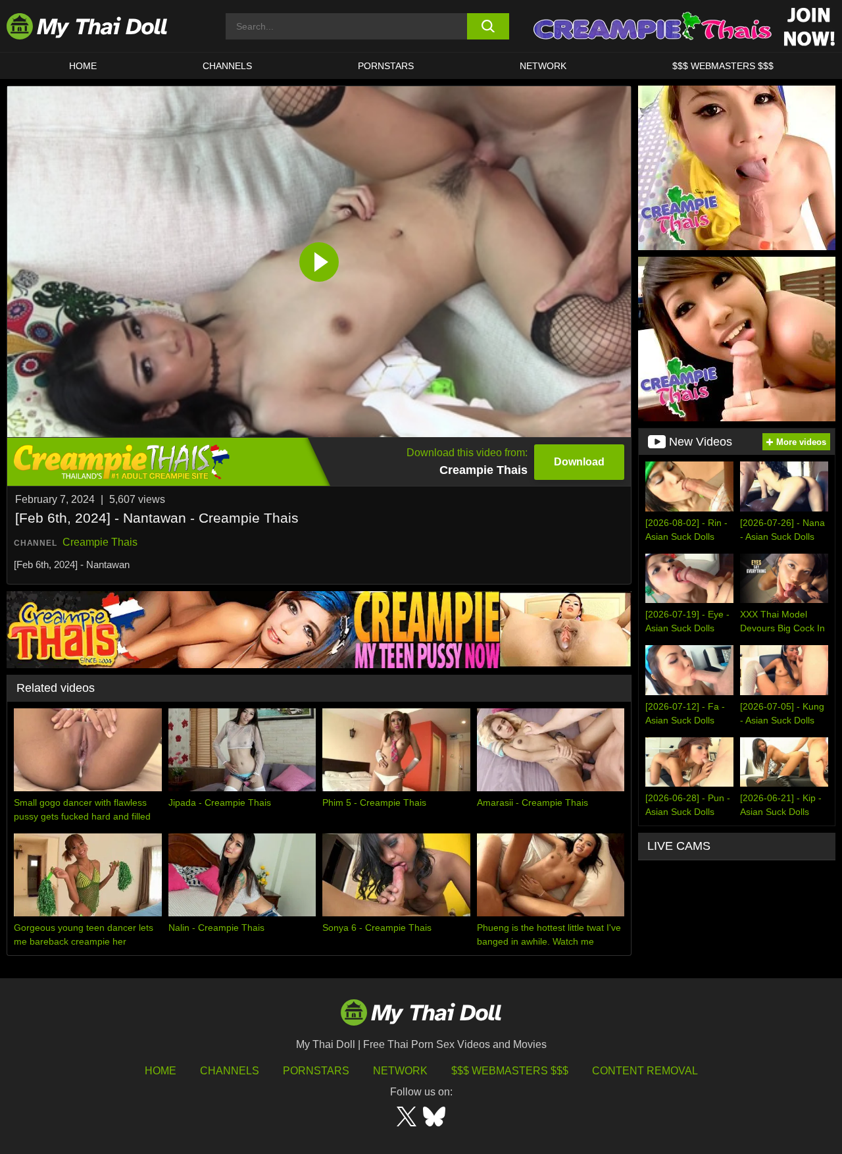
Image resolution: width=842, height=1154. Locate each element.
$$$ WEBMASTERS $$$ (723, 66)
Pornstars (386, 66)
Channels (229, 1070)
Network (543, 66)
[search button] (488, 26)
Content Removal (645, 1070)
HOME (83, 66)
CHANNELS (227, 66)
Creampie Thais (99, 542)
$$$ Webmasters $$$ (509, 1070)
